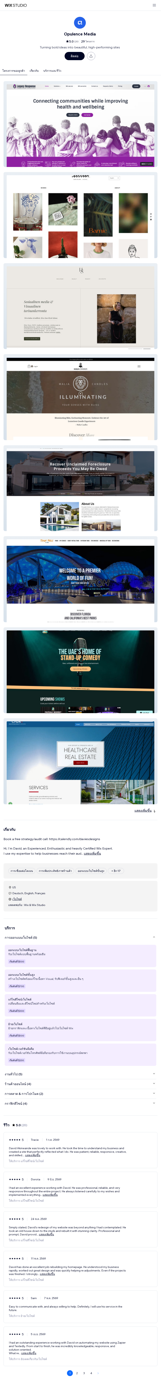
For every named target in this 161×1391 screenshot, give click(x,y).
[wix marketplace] (16, 5)
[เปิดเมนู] (154, 5)
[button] (80, 124)
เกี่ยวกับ (34, 71)
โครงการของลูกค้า (13, 71)
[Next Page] (98, 1373)
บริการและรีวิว (52, 71)
